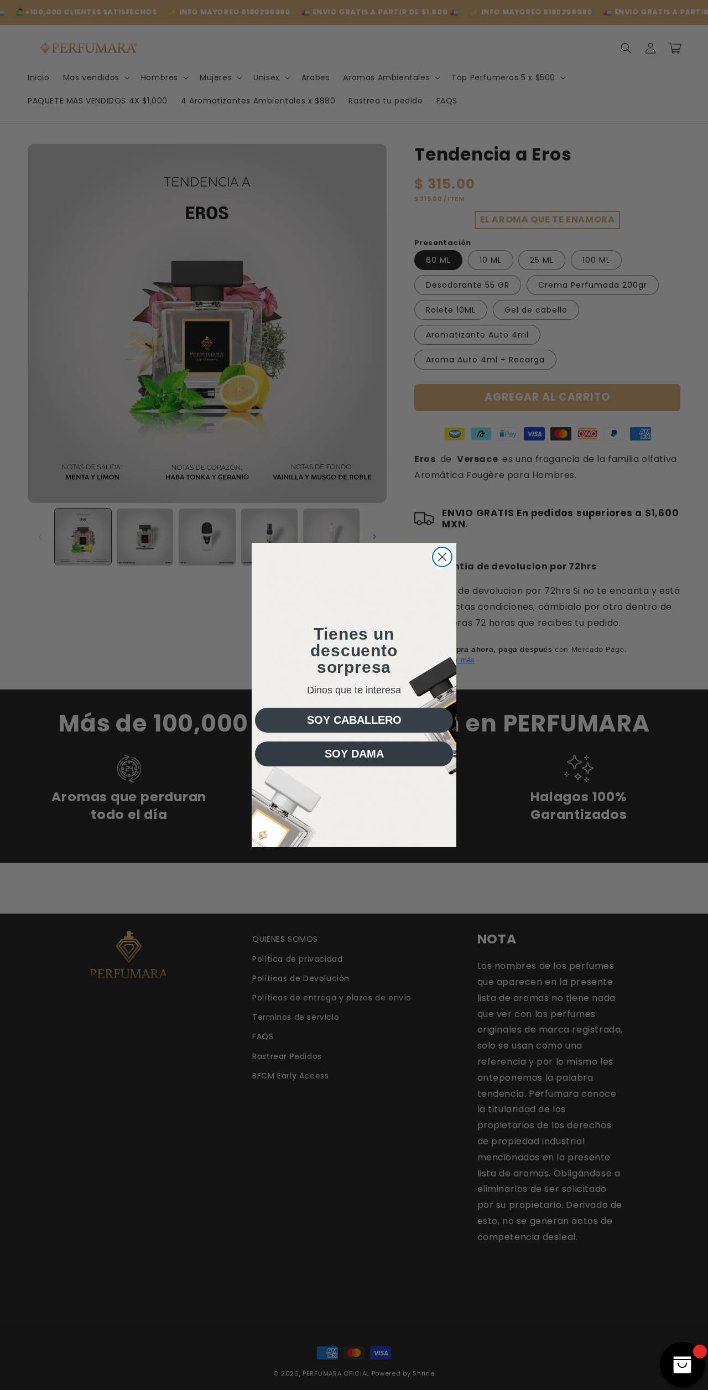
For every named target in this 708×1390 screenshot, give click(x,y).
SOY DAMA (354, 754)
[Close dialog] (442, 557)
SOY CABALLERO (354, 720)
